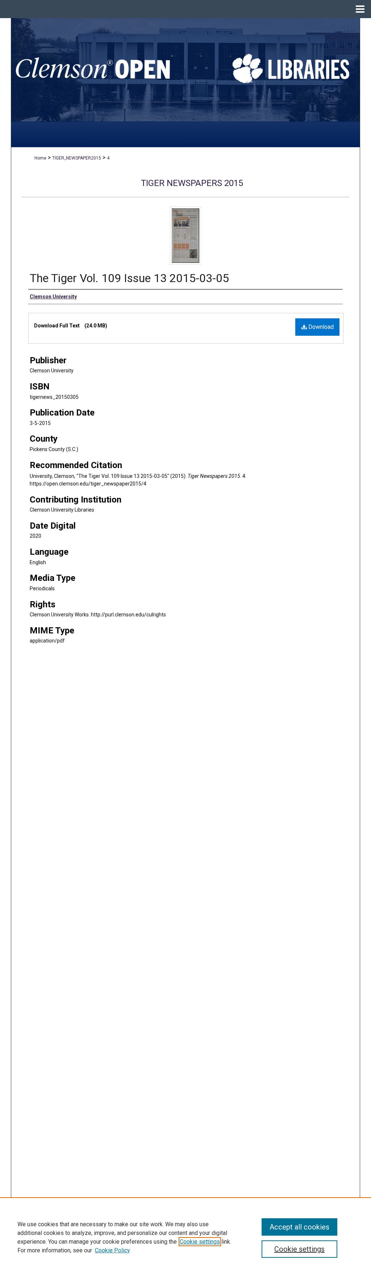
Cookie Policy (112, 1250)
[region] (185, 1237)
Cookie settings (200, 1241)
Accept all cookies (299, 1227)
